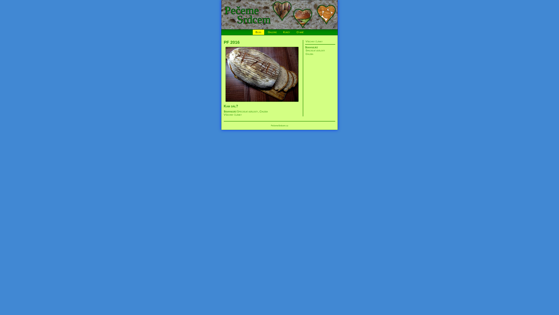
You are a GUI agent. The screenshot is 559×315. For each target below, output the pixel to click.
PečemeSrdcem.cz (279, 125)
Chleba (309, 53)
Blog (258, 32)
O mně (300, 32)
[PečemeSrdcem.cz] (279, 28)
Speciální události (315, 50)
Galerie (272, 32)
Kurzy (286, 32)
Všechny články (314, 41)
